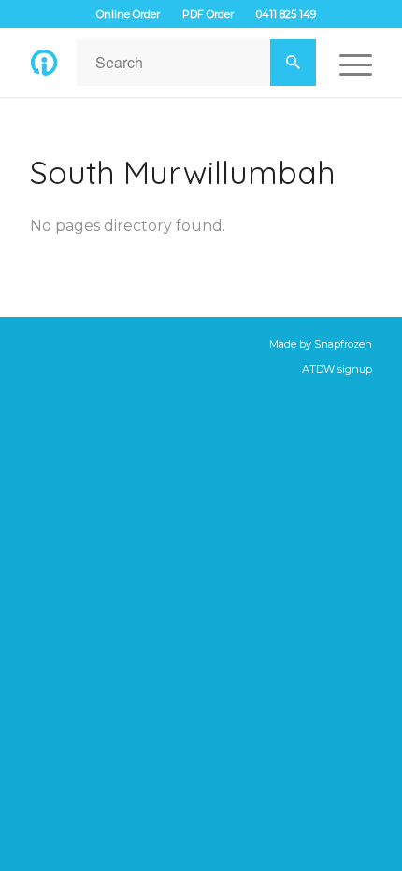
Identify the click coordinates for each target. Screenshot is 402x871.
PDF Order (208, 14)
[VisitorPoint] (44, 63)
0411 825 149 (286, 14)
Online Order (128, 14)
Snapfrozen (343, 343)
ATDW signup (337, 369)
